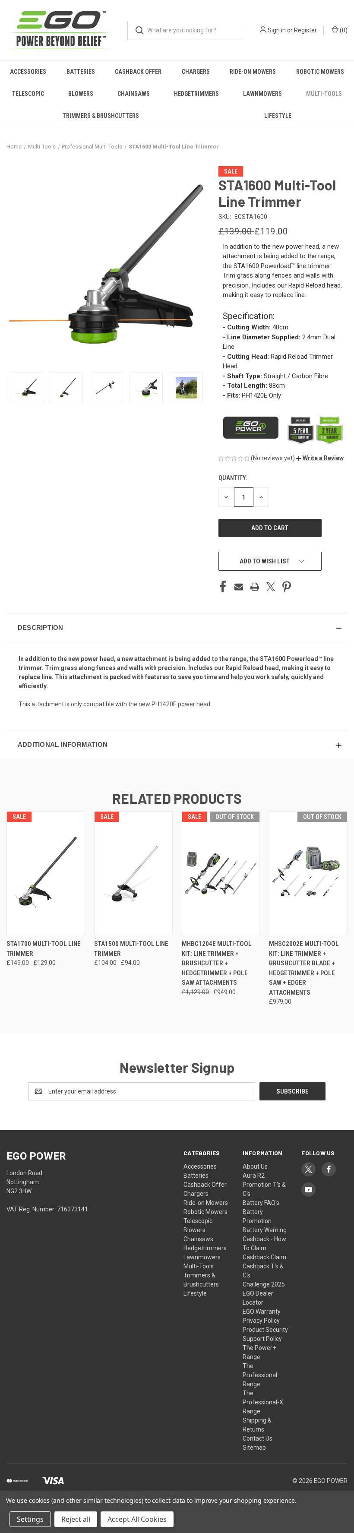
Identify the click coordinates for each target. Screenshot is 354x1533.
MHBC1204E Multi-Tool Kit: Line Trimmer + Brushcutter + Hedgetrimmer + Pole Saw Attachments (217, 963)
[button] (320, 458)
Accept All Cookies (137, 1519)
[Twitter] (270, 587)
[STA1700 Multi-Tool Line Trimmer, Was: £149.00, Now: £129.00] (45, 872)
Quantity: (232, 477)
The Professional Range (260, 1375)
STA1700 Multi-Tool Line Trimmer (43, 949)
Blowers (80, 93)
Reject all (75, 1519)
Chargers (196, 71)
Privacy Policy (261, 1320)
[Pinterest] (286, 587)
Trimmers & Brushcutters (101, 115)
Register (305, 30)
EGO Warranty (262, 1311)
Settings (30, 1519)
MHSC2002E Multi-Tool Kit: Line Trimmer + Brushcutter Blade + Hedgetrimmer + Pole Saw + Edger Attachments (304, 968)
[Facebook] (222, 587)
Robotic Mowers (205, 1211)
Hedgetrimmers (196, 93)
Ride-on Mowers (253, 71)
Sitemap (254, 1447)
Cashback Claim (264, 1257)
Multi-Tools (324, 93)
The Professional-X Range (263, 1402)
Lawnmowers (262, 93)
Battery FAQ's (261, 1202)
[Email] (238, 587)
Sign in (277, 30)
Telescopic (28, 93)
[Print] (254, 587)
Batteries (80, 71)
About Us (255, 1166)
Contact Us (257, 1438)
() (343, 30)
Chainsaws (133, 93)
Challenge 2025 (264, 1284)
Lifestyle (277, 115)
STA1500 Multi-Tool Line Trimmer (131, 949)
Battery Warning (265, 1229)
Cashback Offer (138, 71)
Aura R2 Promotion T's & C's (264, 1184)
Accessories (28, 71)
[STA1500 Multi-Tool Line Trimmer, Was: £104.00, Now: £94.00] (133, 872)
